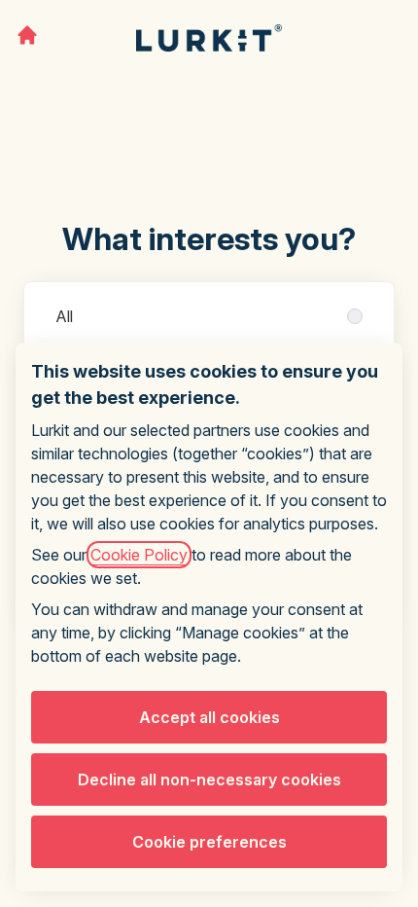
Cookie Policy (139, 554)
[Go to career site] (27, 35)
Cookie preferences (209, 842)
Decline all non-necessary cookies (209, 779)
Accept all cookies (209, 717)
